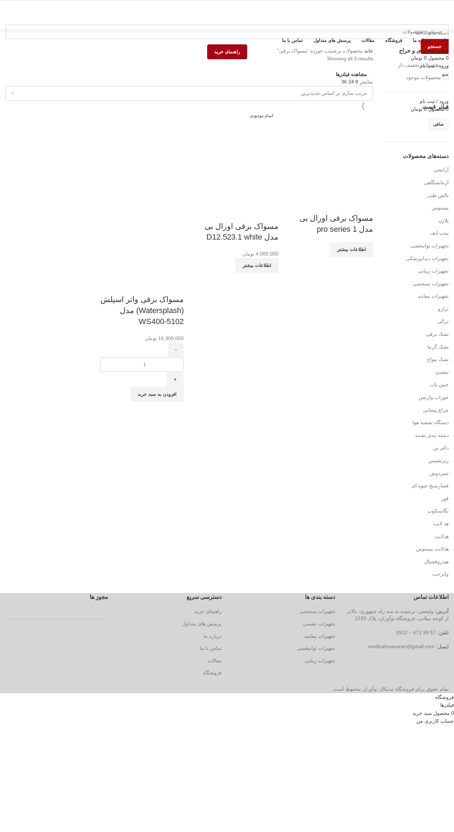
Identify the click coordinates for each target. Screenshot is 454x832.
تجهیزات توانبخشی (429, 245)
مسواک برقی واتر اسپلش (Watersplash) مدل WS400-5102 (142, 310)
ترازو (443, 309)
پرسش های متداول (202, 623)
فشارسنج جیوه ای (430, 485)
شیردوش (439, 473)
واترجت (440, 574)
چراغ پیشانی (436, 410)
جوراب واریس (434, 397)
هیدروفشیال (436, 561)
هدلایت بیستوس (432, 549)
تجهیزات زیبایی (433, 271)
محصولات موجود (423, 77)
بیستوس (440, 207)
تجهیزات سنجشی (431, 283)
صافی (438, 124)
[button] (157, 394)
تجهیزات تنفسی (319, 623)
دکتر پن (441, 447)
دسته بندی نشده (432, 435)
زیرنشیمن (438, 460)
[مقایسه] (364, 204)
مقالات (214, 660)
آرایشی (441, 170)
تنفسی (442, 372)
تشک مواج (438, 359)
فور (445, 498)
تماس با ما (211, 648)
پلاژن (443, 220)
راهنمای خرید (208, 611)
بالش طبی (438, 195)
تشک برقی (437, 334)
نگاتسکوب (438, 511)
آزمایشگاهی (436, 182)
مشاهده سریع (345, 204)
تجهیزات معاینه (433, 296)
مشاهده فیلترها (351, 74)
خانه (368, 51)
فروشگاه (212, 672)
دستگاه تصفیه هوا (431, 422)
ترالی (443, 321)
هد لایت (441, 523)
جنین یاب (439, 384)
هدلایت (441, 536)
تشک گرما (438, 347)
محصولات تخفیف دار (419, 65)
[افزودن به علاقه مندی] (326, 204)
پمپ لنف (439, 233)
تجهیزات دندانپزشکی (427, 258)
